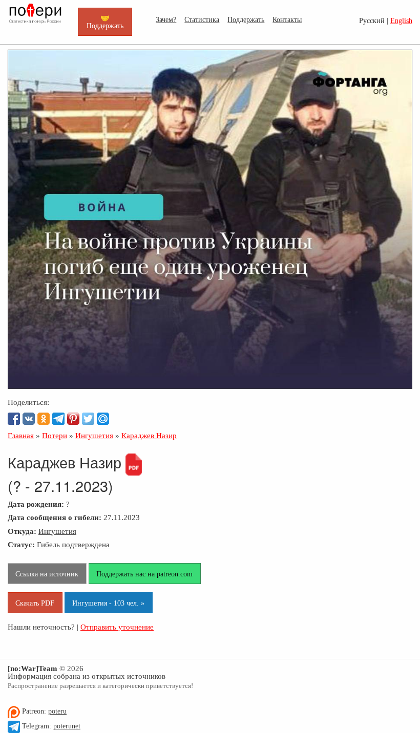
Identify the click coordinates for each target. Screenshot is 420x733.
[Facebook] (14, 419)
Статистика (201, 19)
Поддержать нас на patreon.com (144, 574)
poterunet (66, 726)
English (401, 21)
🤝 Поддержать (105, 21)
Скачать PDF (34, 603)
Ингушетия (57, 531)
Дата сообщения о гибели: (54, 517)
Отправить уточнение (117, 626)
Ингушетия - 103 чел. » (108, 603)
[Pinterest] (73, 419)
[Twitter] (88, 419)
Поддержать (245, 19)
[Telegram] (58, 419)
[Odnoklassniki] (43, 419)
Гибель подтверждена (73, 544)
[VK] (29, 419)
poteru (57, 711)
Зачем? (166, 19)
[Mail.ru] (103, 419)
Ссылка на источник (46, 574)
